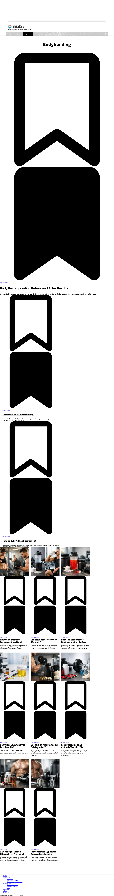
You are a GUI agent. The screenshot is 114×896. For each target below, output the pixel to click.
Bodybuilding (6, 410)
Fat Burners (10, 879)
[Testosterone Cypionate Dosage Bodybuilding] (45, 773)
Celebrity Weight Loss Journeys (15, 882)
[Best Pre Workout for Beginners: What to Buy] (75, 561)
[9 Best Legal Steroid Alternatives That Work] (14, 773)
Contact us (6, 892)
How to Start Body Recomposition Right (11, 641)
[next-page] (113, 864)
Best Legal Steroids (12, 886)
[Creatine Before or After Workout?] (45, 561)
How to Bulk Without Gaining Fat (19, 541)
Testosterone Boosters (12, 885)
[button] (106, 34)
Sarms (8, 888)
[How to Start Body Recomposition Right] (14, 561)
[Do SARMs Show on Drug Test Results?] (14, 667)
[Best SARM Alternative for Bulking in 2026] (45, 667)
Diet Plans (6, 889)
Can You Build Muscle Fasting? (18, 415)
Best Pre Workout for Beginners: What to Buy (73, 641)
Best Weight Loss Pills (13, 880)
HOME (5, 876)
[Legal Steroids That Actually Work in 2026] (75, 667)
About (5, 891)
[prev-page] (1, 864)
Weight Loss (6, 877)
